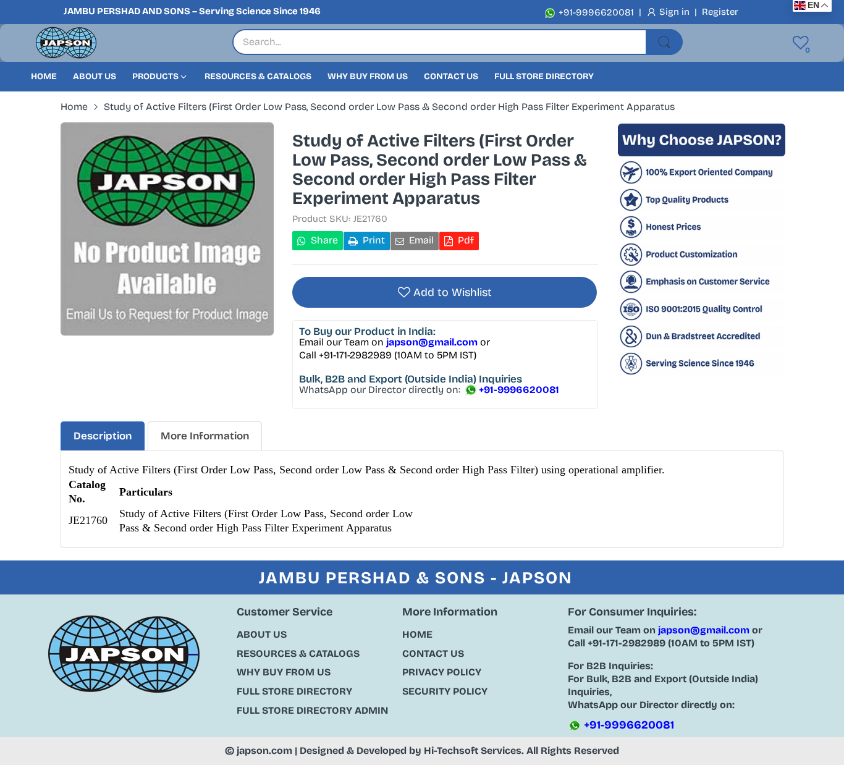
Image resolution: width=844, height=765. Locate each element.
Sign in (675, 11)
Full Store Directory (294, 691)
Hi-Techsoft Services (472, 750)
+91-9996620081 (595, 12)
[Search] (664, 42)
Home (417, 634)
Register (720, 11)
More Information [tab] (205, 435)
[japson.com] (66, 43)
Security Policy (444, 691)
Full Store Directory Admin (312, 710)
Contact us (433, 653)
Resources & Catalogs (298, 653)
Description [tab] (103, 435)
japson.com (264, 750)
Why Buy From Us (284, 672)
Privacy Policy (441, 672)
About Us (262, 634)
